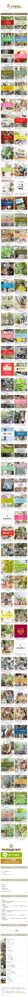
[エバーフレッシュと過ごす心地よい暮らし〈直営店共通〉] (20, 384)
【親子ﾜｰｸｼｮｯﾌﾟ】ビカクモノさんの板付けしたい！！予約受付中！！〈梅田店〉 (7, 277)
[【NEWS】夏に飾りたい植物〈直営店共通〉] (20, 814)
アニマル (9, 974)
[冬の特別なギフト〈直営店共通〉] (20, 663)
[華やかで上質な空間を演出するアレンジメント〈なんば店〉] (7, 696)
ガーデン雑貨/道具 (11, 965)
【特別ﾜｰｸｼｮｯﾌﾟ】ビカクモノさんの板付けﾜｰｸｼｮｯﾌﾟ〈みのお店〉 (20, 557)
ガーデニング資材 (11, 967)
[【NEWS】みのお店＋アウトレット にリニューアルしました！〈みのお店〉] (7, 88)
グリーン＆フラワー (10, 939)
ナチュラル (8, 947)
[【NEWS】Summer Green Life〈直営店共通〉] (7, 302)
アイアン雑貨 (10, 958)
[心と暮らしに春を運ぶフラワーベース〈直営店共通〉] (7, 582)
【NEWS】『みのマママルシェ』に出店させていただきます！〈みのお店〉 (7, 425)
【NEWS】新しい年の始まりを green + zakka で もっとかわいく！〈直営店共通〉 (20, 688)
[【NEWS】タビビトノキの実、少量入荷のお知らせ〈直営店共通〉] (20, 169)
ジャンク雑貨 (10, 980)
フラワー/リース (10, 944)
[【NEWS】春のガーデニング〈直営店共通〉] (20, 500)
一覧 (26, 892)
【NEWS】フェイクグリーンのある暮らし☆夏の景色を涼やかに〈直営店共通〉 (20, 30)
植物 (8, 941)
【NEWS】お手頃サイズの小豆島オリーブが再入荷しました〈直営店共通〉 (7, 392)
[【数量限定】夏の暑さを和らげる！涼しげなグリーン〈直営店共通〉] (20, 798)
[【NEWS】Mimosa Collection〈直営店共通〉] (20, 137)
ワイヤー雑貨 (10, 959)
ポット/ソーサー (10, 964)
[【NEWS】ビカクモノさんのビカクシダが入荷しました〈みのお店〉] (20, 646)
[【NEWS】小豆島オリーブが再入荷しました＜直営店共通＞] (7, 814)
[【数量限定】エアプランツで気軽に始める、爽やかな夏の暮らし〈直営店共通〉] (20, 302)
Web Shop (14, 867)
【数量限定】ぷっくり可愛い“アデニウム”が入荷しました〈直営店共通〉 (20, 360)
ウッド (8, 949)
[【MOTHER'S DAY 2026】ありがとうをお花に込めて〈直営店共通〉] (20, 56)
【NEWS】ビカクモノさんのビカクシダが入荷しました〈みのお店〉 (20, 654)
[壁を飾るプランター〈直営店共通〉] (7, 549)
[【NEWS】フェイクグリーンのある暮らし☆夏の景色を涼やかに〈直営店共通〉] (20, 22)
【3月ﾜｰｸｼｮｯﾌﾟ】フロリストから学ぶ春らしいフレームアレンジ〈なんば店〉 (7, 508)
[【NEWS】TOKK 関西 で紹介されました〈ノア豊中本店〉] (7, 120)
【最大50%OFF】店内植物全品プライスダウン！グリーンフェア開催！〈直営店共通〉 (7, 30)
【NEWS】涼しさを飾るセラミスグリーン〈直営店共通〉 (13, 915)
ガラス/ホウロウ (10, 950)
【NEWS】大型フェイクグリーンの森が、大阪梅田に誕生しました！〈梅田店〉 (7, 327)
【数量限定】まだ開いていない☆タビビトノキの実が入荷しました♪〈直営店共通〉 (7, 739)
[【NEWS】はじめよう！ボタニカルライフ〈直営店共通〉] (7, 468)
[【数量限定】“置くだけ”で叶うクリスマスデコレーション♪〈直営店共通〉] (20, 696)
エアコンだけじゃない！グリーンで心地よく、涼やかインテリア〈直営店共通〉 (7, 260)
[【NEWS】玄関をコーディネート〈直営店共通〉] (20, 235)
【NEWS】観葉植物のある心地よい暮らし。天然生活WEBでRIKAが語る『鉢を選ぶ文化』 (7, 194)
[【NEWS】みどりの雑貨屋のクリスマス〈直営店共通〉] (20, 731)
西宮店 (3, 884)
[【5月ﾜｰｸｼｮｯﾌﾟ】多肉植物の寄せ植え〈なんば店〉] (20, 433)
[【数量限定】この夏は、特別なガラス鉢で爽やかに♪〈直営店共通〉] (20, 335)
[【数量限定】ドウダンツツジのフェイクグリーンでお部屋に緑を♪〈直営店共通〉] (20, 830)
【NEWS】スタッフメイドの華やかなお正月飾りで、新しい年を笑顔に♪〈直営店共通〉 (7, 177)
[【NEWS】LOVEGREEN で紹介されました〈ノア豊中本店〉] (20, 450)
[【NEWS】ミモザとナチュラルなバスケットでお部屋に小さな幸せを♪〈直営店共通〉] (20, 598)
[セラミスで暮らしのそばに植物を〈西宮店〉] (7, 680)
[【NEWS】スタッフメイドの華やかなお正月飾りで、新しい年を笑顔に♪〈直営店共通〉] (7, 169)
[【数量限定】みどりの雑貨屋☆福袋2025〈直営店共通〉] (20, 631)
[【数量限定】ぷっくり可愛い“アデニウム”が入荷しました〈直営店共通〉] (20, 352)
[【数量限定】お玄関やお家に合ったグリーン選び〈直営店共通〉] (7, 781)
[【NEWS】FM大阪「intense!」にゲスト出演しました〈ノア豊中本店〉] (7, 433)
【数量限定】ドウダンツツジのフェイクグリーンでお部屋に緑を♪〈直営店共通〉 (20, 838)
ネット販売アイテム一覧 (6, 874)
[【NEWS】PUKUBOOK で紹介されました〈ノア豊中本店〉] (7, 335)
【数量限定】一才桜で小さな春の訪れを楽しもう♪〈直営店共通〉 (7, 606)
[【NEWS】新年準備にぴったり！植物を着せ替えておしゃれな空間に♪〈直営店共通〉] (7, 663)
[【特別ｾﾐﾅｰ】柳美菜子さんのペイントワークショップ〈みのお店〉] (20, 468)
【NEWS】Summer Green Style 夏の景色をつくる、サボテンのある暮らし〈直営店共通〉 (7, 47)
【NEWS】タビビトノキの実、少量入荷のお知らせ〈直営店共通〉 (20, 177)
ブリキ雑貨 (9, 956)
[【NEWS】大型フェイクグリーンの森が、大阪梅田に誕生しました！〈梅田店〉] (7, 319)
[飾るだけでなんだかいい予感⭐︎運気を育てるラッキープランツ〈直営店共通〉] (7, 153)
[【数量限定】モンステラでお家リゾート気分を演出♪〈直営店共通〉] (7, 830)
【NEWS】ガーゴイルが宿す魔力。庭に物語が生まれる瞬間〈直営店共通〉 (7, 64)
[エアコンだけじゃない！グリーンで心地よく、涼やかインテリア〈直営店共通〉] (7, 252)
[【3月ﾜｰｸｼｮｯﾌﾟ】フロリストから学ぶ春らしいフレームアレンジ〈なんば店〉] (7, 500)
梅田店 (3, 886)
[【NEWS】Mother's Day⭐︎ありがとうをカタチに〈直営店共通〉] (20, 401)
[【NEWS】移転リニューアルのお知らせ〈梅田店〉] (7, 369)
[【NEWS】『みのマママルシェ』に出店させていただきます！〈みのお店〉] (7, 417)
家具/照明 (9, 979)
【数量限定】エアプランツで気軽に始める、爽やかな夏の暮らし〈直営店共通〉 (20, 310)
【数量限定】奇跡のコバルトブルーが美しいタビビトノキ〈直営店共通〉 (20, 721)
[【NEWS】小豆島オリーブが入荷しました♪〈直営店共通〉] (7, 219)
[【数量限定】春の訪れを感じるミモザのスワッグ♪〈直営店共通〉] (20, 582)
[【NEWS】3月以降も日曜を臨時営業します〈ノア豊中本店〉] (20, 88)
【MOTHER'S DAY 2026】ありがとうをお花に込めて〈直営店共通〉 (20, 64)
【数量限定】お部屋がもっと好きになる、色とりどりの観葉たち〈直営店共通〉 (20, 293)
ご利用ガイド (4, 873)
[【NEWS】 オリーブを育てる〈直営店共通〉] (7, 764)
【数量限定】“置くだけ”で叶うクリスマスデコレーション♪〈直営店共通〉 (20, 704)
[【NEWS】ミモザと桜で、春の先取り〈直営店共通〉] (20, 105)
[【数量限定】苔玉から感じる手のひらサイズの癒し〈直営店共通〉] (20, 319)
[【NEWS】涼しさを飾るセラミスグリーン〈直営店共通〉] (20, 39)
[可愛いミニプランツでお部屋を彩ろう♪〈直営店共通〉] (20, 615)
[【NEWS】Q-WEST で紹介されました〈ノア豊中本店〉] (20, 369)
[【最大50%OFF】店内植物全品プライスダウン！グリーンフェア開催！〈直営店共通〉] (7, 22)
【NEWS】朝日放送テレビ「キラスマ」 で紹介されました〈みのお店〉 (7, 293)
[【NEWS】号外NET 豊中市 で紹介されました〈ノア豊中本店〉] (7, 533)
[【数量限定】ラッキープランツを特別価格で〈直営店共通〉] (7, 631)
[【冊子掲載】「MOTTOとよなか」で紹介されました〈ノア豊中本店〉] (20, 203)
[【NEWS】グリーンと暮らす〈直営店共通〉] (20, 566)
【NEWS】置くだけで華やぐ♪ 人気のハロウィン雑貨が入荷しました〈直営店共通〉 (7, 243)
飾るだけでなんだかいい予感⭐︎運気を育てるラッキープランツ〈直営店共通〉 (7, 161)
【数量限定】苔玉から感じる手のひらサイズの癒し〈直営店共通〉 (20, 327)
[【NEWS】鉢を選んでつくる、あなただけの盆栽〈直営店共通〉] (20, 153)
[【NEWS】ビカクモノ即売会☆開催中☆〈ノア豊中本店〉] (20, 186)
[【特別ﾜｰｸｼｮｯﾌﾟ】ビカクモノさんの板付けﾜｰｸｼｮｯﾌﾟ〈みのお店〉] (20, 549)
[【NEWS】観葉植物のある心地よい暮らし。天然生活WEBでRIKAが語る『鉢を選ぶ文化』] (7, 186)
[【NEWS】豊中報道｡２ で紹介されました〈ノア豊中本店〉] (20, 485)
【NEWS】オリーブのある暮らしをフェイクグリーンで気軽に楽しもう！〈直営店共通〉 (7, 756)
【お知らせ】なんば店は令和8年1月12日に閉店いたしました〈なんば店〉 (20, 128)
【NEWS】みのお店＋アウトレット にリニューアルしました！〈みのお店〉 (7, 96)
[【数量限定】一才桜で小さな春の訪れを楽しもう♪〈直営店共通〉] (7, 598)
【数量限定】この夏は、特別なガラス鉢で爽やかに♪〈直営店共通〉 (20, 343)
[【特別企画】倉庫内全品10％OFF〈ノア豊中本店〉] (7, 401)
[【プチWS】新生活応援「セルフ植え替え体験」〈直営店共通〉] (7, 105)
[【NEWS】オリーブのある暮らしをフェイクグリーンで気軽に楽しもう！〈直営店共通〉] (7, 748)
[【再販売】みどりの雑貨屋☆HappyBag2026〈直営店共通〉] (7, 137)
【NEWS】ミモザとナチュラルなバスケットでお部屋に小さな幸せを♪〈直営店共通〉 (20, 606)
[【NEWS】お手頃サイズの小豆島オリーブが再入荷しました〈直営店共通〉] (7, 384)
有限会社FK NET (18, 992)
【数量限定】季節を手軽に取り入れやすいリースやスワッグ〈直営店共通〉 (20, 772)
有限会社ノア (13, 991)
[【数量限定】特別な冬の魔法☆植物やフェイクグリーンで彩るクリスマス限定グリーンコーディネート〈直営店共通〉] (7, 713)
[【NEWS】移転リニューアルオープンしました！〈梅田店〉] (7, 352)
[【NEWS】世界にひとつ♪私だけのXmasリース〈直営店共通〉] (7, 203)
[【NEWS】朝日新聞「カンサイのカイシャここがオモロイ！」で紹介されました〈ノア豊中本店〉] (7, 450)
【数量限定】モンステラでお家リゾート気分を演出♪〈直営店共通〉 (7, 838)
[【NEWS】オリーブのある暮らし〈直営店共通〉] (20, 219)
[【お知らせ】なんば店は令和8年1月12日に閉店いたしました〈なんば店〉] (20, 120)
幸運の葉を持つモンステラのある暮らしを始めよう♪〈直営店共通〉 (20, 277)
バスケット (9, 951)
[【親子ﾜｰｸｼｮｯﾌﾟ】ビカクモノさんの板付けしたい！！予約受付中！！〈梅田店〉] (7, 268)
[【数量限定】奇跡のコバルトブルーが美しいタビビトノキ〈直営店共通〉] (20, 713)
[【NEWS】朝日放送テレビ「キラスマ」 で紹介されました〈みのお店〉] (7, 285)
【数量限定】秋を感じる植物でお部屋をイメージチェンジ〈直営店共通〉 (7, 806)
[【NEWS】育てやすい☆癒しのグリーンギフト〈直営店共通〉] (20, 417)
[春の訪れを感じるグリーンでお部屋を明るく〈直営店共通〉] (7, 566)
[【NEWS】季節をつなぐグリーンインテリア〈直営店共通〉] (20, 252)
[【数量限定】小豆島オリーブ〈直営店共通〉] (20, 748)
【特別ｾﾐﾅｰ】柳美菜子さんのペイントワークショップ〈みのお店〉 (20, 476)
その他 (7, 977)
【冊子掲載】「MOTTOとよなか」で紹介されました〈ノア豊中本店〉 (20, 211)
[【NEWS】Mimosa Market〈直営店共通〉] (7, 615)
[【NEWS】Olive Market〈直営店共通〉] (7, 72)
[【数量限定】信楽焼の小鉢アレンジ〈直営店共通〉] (7, 646)
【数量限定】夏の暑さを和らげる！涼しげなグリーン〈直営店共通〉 (20, 806)
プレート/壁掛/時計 (11, 971)
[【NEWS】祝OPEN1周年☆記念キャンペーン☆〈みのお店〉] (20, 517)
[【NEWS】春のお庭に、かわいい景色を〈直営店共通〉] (20, 72)
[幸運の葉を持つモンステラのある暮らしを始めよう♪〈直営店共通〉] (20, 268)
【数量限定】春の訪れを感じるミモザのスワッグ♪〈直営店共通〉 (20, 590)
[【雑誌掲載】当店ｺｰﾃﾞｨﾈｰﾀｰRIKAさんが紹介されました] (7, 485)
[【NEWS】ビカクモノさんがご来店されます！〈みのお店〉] (7, 517)
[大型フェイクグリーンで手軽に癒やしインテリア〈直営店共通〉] (20, 533)
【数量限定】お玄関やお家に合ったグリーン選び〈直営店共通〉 (7, 789)
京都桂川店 (5, 889)
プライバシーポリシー (5, 995)
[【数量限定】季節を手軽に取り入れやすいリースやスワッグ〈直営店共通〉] (20, 764)
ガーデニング (9, 962)
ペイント (9, 982)
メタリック (8, 954)
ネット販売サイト (6, 871)
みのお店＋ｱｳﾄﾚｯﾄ (6, 891)
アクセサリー (9, 969)
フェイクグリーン (11, 942)
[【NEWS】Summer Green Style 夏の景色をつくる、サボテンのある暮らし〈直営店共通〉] (7, 39)
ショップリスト (14, 880)
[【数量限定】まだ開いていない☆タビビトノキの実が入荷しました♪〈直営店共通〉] (7, 731)
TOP (7, 10)
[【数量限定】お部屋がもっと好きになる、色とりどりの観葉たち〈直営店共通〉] (20, 285)
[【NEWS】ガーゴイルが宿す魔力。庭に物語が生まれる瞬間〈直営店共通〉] (7, 56)
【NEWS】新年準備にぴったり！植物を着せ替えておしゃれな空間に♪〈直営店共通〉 (7, 671)
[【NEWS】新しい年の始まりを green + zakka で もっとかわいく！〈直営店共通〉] (20, 680)
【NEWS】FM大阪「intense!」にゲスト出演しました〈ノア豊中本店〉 (7, 441)
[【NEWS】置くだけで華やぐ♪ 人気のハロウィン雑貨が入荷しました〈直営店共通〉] (7, 235)
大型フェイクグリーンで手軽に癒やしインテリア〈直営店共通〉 (20, 541)
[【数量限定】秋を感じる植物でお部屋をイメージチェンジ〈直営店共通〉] (7, 798)
